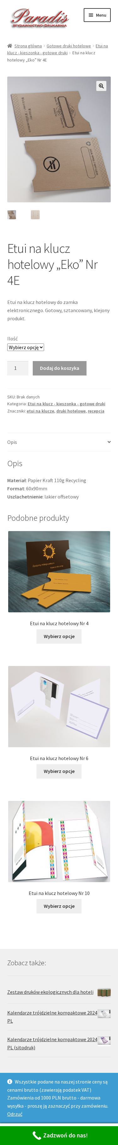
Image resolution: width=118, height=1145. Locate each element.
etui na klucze (40, 411)
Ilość (12, 338)
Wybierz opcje (59, 636)
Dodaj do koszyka (59, 368)
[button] (101, 86)
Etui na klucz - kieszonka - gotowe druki (66, 404)
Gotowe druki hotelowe (69, 46)
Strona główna (28, 46)
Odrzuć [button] (14, 1114)
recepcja (96, 411)
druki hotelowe (71, 411)
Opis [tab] (12, 442)
